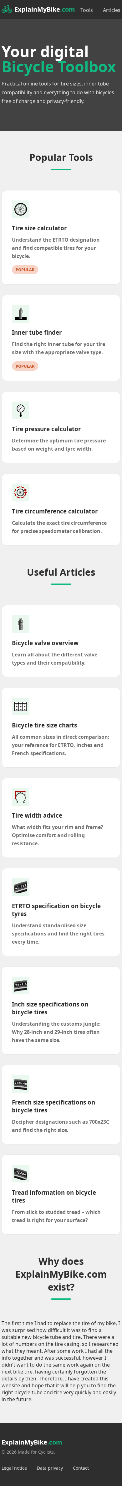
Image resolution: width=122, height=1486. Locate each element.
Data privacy (50, 1468)
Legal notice (14, 1468)
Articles (111, 10)
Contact (81, 1468)
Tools (86, 10)
